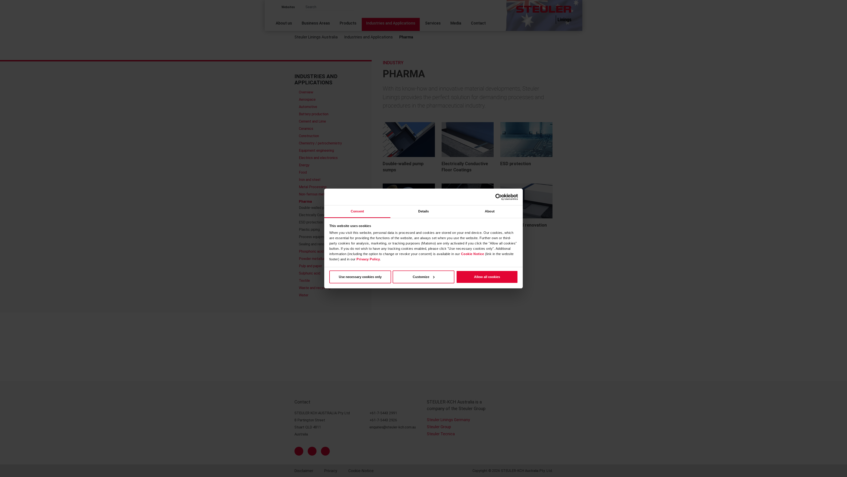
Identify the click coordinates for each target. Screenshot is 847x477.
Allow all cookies (487, 277)
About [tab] (490, 211)
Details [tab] (423, 211)
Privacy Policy (368, 259)
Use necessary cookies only (360, 277)
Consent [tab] (357, 211)
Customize (421, 277)
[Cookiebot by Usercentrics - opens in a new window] (498, 197)
